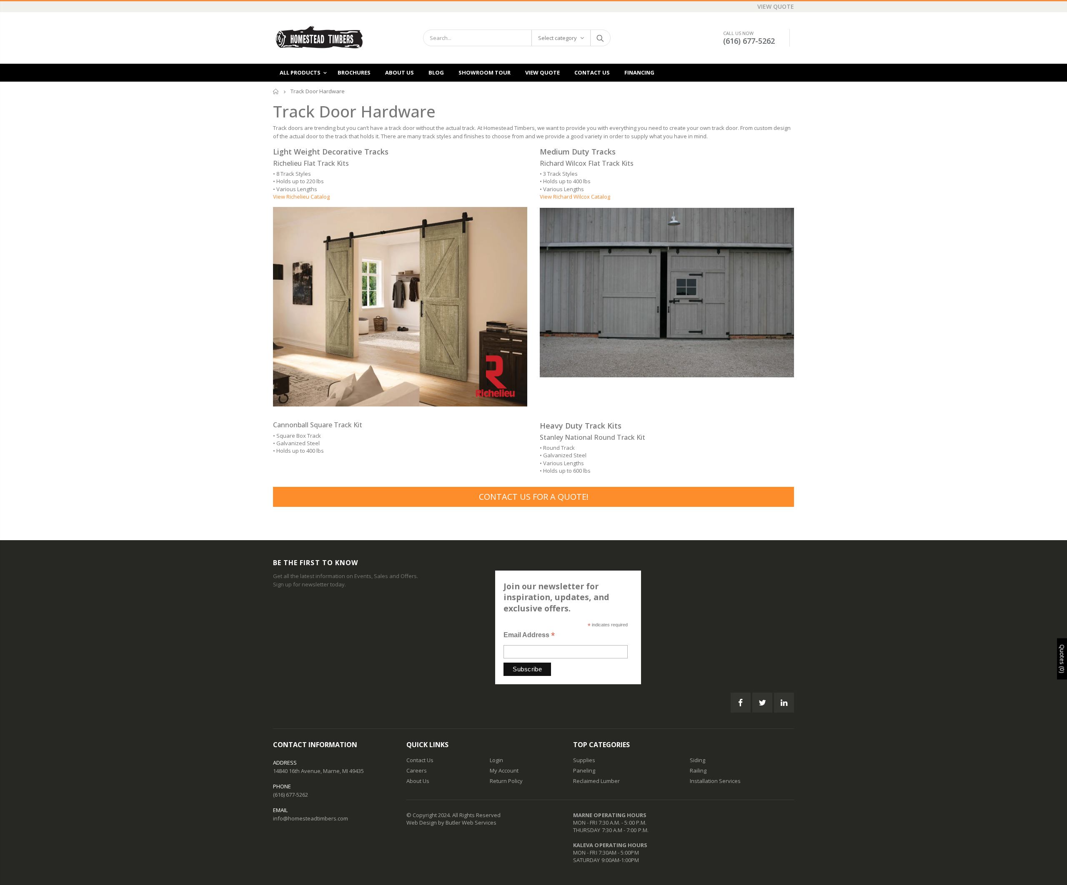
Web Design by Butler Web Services (451, 822)
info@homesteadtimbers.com (310, 818)
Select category (557, 38)
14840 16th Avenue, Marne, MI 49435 (318, 771)
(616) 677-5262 (749, 41)
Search (600, 38)
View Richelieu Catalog (301, 196)
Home (276, 91)
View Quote (775, 6)
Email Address (529, 635)
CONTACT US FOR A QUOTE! (534, 496)
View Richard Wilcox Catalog (575, 196)
